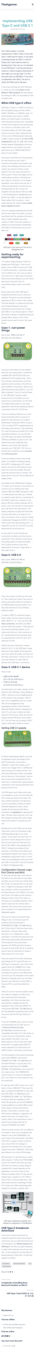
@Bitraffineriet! (20, 1325)
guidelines (17, 812)
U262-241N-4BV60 (11, 676)
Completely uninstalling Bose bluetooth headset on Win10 (14, 1284)
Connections (6, 1266)
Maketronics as (8, 1315)
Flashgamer (9, 4)
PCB (30, 1263)
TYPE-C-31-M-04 (10, 682)
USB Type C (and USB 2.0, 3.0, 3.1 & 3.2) (20, 1294)
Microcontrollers (19, 1263)
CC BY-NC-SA (8, 1346)
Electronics (6, 1263)
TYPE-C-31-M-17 (17, 335)
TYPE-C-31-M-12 (17, 559)
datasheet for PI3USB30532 (22, 1223)
